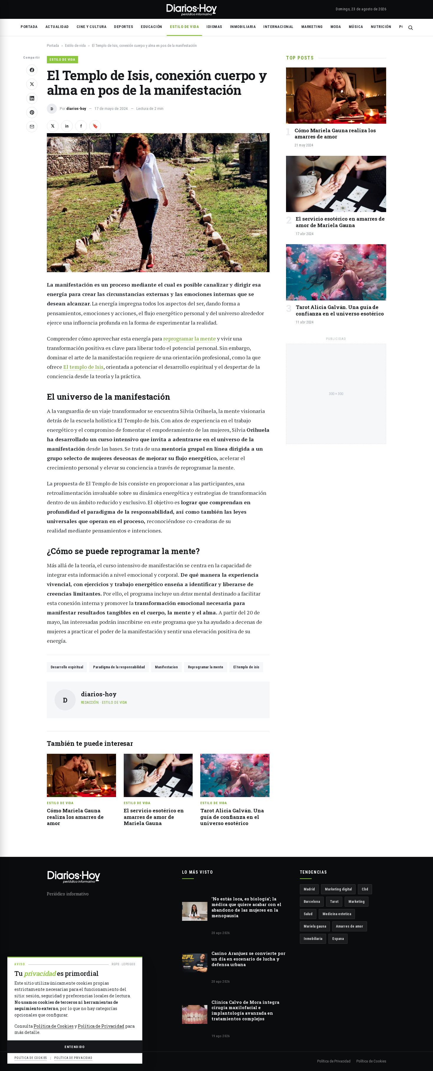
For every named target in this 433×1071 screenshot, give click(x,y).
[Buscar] (410, 27)
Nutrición (381, 26)
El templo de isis (246, 667)
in (67, 126)
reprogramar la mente (189, 338)
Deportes (123, 26)
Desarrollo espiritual (67, 667)
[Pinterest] (31, 112)
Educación (151, 26)
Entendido (75, 1047)
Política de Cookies (371, 1061)
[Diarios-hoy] (191, 9)
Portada (29, 26)
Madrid (309, 889)
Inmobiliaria (243, 26)
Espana (338, 938)
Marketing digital (338, 889)
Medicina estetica (337, 914)
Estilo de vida (184, 26)
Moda (335, 26)
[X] (31, 84)
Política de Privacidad (334, 1061)
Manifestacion (166, 667)
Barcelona (312, 901)
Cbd (365, 889)
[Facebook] (31, 70)
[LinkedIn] (31, 98)
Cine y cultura (91, 26)
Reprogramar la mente (205, 667)
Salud (308, 914)
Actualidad (57, 26)
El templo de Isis (83, 366)
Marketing (312, 26)
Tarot (334, 901)
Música (356, 26)
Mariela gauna (315, 926)
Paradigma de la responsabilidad (119, 667)
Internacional (278, 26)
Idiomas (214, 26)
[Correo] (31, 126)
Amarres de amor (349, 926)
